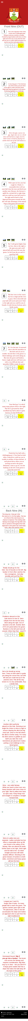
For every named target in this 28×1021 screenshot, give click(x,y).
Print (4, 1012)
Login (25, 1012)
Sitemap (9, 1012)
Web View (24, 1014)
